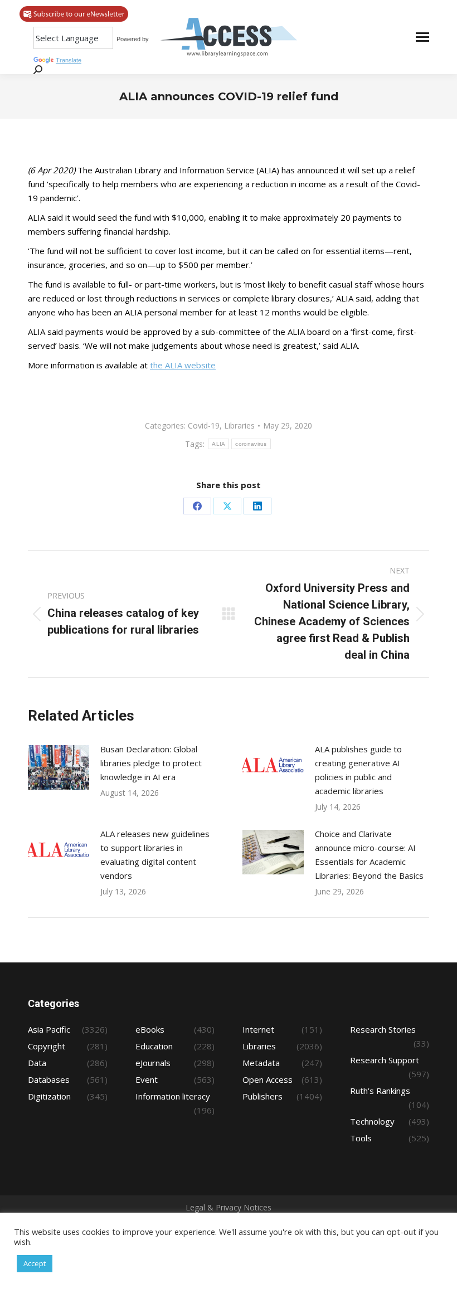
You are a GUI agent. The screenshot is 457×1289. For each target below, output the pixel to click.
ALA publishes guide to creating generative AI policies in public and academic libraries (358, 769)
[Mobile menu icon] (422, 37)
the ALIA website (183, 365)
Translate (68, 60)
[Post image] (58, 767)
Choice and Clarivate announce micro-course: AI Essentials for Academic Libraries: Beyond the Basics (369, 854)
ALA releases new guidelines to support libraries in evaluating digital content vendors (155, 854)
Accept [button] (34, 1263)
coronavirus (250, 444)
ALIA (218, 444)
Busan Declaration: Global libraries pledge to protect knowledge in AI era (151, 762)
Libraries (239, 425)
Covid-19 (204, 425)
